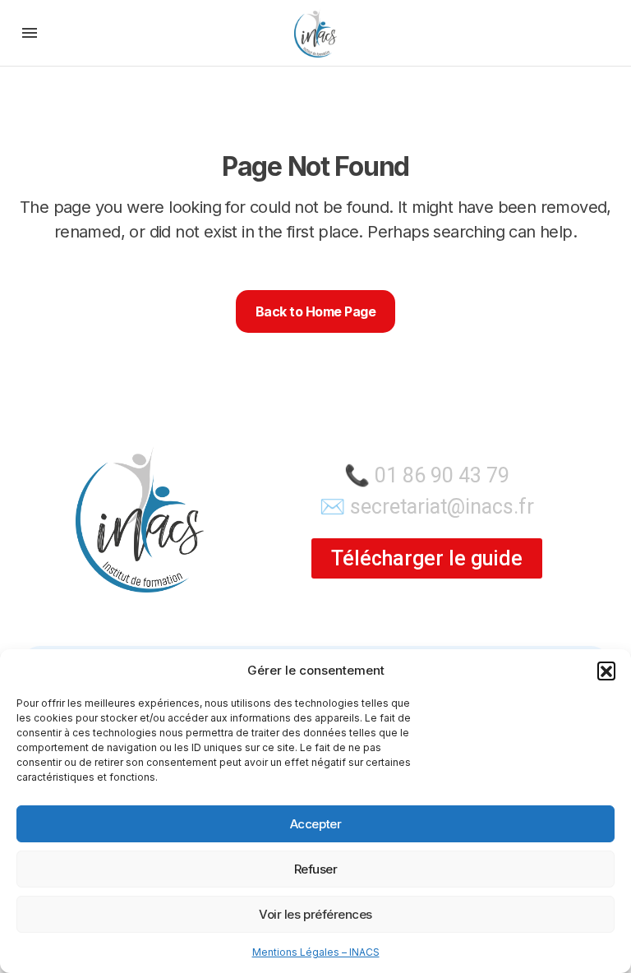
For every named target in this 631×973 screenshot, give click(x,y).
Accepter (315, 824)
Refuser (316, 869)
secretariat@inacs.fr (442, 507)
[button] (606, 670)
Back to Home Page (316, 311)
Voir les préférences (315, 914)
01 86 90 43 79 (442, 475)
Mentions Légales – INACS (316, 952)
